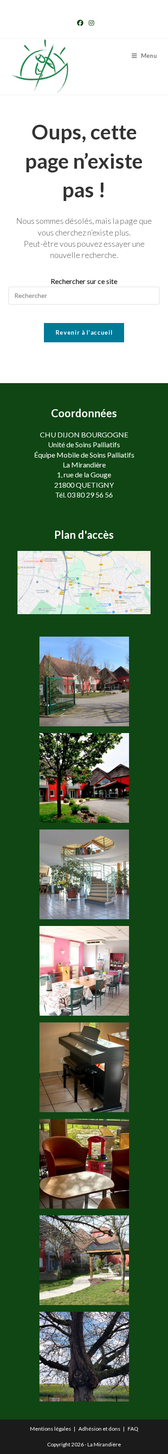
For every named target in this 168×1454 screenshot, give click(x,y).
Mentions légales (50, 1428)
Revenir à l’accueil (84, 332)
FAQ (133, 1428)
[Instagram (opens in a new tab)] (90, 23)
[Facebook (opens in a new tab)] (80, 23)
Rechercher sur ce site (84, 281)
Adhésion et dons (99, 1428)
